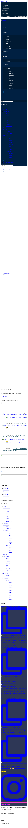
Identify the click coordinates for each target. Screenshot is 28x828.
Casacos (8, 116)
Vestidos (8, 124)
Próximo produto (6, 273)
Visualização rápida (20, 439)
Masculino (5, 127)
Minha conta (5, 5)
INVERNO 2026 (7, 111)
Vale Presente (9, 126)
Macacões (8, 118)
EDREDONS (9, 133)
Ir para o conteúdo (4, 1)
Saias (7, 120)
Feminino (8, 137)
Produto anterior (6, 169)
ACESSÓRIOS (6, 129)
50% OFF (5, 109)
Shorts (7, 122)
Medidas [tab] (5, 397)
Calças (7, 115)
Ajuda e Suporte (6, 8)
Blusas (7, 113)
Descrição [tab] (5, 396)
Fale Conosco (5, 6)
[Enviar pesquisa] (13, 165)
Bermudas (11, 153)
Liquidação (5, 135)
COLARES (8, 131)
